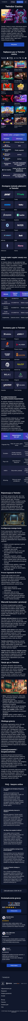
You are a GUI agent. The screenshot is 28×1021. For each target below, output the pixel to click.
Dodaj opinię (14, 910)
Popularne (3, 58)
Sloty (23, 58)
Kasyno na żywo (11, 58)
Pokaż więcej (14, 965)
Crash (17, 58)
